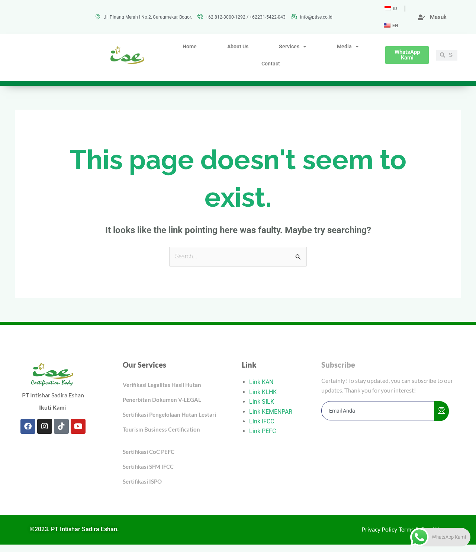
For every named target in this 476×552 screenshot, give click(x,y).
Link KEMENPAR (270, 411)
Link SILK (261, 401)
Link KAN (261, 381)
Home (190, 46)
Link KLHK (263, 392)
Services (289, 46)
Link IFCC (261, 421)
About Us (237, 46)
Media (344, 46)
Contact (270, 64)
